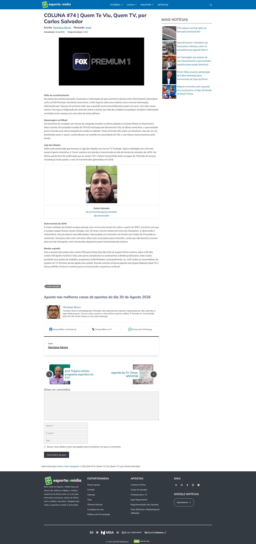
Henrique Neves (58, 347)
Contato (91, 489)
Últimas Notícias (94, 504)
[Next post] (154, 374)
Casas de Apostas (139, 489)
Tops (89, 499)
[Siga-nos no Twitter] (176, 485)
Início (59, 466)
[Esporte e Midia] (56, 4)
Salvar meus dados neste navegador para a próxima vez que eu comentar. (84, 446)
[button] (211, 4)
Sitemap (91, 494)
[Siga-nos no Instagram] (182, 485)
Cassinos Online (138, 484)
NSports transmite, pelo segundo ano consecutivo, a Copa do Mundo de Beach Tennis (194, 90)
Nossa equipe (93, 484)
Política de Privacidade (98, 514)
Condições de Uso (95, 509)
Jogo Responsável (139, 499)
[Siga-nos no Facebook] (187, 485)
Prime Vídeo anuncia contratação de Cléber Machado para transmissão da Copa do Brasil (193, 75)
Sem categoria (72, 466)
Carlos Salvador (53, 286)
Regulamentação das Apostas (144, 504)
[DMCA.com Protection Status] (142, 542)
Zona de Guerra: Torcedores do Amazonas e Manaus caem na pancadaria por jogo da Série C (192, 46)
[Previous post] (49, 374)
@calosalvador (101, 215)
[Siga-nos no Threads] (193, 485)
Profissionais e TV (139, 494)
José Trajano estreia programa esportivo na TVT (79, 374)
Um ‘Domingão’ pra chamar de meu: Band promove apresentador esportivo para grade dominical (194, 61)
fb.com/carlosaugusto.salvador (101, 211)
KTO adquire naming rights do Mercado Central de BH (192, 30)
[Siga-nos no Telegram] (198, 485)
